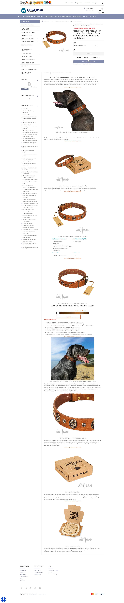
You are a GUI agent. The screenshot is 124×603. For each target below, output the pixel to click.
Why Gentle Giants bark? (28, 209)
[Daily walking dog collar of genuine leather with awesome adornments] (72, 109)
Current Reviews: (77, 63)
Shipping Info (23, 570)
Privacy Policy (23, 572)
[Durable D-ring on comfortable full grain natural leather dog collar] (72, 213)
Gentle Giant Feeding (28, 223)
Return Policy (23, 574)
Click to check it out (88, 61)
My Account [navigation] (79, 3)
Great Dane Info (26, 114)
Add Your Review (87, 63)
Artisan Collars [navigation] (47, 21)
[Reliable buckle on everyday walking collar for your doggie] (72, 280)
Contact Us (90, 11)
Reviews (68, 73)
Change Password (38, 572)
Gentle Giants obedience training (30, 203)
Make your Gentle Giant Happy (30, 193)
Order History (37, 570)
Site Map (22, 578)
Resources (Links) (27, 124)
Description (46, 73)
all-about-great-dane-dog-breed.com (37, 594)
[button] (102, 3)
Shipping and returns (58, 73)
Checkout (88, 3)
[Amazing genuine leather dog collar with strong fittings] (72, 163)
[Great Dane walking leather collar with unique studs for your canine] (72, 358)
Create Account (37, 574)
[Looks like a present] (72, 523)
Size (74, 42)
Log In (95, 3)
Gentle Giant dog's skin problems (30, 229)
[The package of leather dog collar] (72, 469)
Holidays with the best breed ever (30, 179)
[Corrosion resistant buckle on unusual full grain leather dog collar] (72, 415)
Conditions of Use (24, 576)
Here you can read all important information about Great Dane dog (30, 118)
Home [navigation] (42, 21)
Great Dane (25, 108)
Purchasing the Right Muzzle (29, 122)
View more (25, 88)
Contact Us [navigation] (70, 3)
